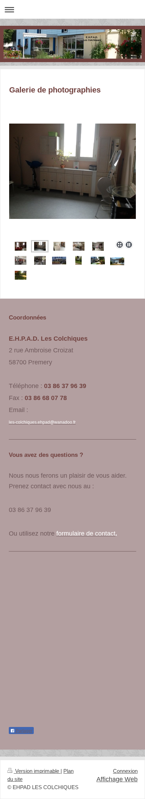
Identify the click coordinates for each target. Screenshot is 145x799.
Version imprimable (37, 771)
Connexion (125, 771)
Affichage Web (117, 779)
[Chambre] (20, 246)
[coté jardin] (78, 260)
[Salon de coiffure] (72, 180)
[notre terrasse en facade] (98, 260)
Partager (23, 730)
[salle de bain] (59, 246)
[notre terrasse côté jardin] (117, 261)
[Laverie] (98, 246)
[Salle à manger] (20, 260)
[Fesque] (78, 246)
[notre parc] (20, 275)
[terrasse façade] (59, 260)
